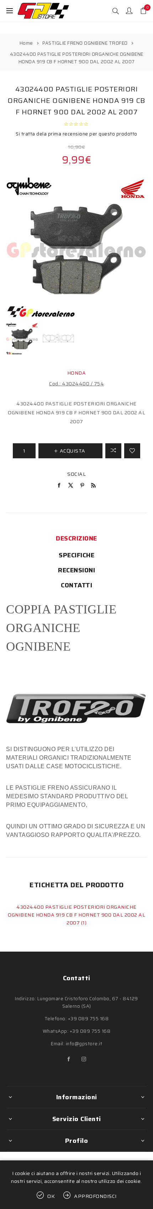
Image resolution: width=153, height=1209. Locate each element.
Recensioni (76, 570)
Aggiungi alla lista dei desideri (132, 450)
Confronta (113, 450)
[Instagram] (84, 1059)
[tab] (76, 538)
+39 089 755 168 (88, 1018)
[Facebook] (69, 1059)
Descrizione (76, 538)
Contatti (76, 585)
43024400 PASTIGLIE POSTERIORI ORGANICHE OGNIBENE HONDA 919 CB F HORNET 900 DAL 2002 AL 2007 (76, 915)
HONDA (76, 373)
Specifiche (76, 555)
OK (51, 1196)
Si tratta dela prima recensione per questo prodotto (76, 134)
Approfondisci (95, 1196)
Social (76, 474)
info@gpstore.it (84, 1043)
